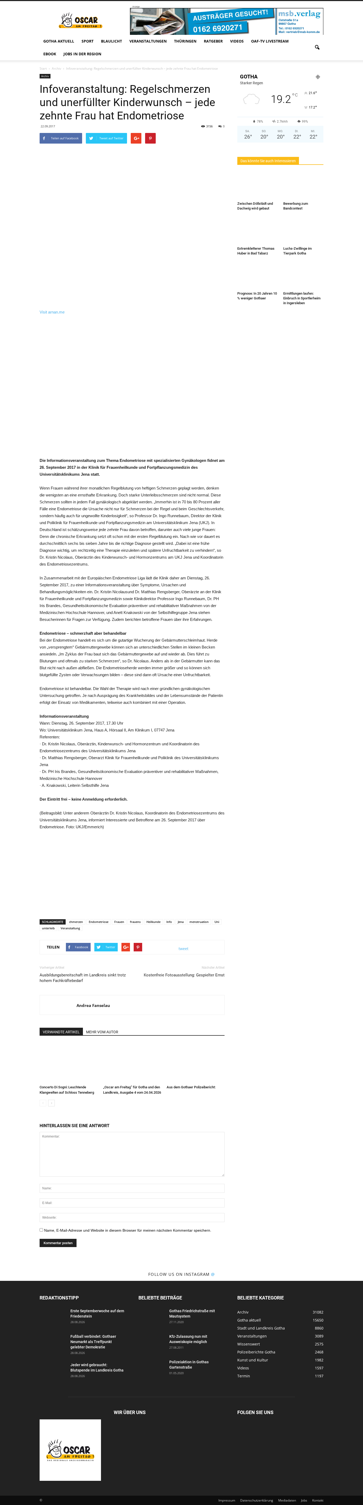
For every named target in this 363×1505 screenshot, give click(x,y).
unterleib (48, 928)
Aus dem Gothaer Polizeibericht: (191, 1087)
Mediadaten (287, 1500)
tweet (183, 948)
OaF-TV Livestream (270, 41)
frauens (135, 922)
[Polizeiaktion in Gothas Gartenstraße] (151, 1368)
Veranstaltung (70, 928)
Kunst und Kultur (252, 1359)
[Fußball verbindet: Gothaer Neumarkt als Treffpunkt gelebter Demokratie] (53, 1343)
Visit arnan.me (52, 312)
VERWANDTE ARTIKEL (61, 1032)
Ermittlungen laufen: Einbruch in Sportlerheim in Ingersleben (301, 298)
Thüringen (185, 41)
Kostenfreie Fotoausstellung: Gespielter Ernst (184, 975)
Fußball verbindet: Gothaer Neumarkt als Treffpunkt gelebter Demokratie (93, 1341)
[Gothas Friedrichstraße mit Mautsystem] (151, 1317)
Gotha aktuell (58, 41)
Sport (88, 41)
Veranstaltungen (148, 41)
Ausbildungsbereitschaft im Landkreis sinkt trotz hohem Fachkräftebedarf (83, 978)
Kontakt (317, 1500)
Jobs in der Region (82, 53)
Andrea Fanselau (93, 1005)
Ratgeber (213, 41)
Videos (237, 41)
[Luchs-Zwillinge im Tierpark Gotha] (303, 230)
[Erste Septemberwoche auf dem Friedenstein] (53, 1317)
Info (169, 922)
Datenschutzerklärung (256, 1500)
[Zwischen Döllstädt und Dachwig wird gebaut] (257, 185)
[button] (317, 47)
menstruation (199, 922)
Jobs (304, 1500)
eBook (49, 53)
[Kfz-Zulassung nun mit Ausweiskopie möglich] (151, 1343)
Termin (243, 1375)
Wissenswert (248, 1344)
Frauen (119, 922)
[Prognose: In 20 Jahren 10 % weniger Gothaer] (257, 275)
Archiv (45, 76)
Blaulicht (111, 41)
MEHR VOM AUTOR (102, 1032)
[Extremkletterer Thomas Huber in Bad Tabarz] (257, 230)
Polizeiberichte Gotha (256, 1351)
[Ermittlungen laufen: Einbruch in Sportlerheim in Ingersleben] (303, 275)
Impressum (226, 1500)
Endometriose (98, 922)
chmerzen (76, 922)
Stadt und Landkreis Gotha (261, 1328)
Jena (181, 922)
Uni (216, 922)
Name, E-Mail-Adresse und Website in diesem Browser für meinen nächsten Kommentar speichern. (127, 1230)
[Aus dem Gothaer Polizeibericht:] (196, 1063)
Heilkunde (153, 922)
